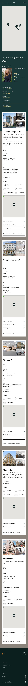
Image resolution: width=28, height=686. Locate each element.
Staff (3, 667)
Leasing (15, 80)
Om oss (3, 673)
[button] (8, 24)
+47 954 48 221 (17, 74)
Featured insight (6, 665)
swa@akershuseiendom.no (19, 77)
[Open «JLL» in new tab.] (9, 682)
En (4, 676)
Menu (24, 3)
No (3, 676)
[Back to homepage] (14, 2)
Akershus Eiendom (6, 2)
